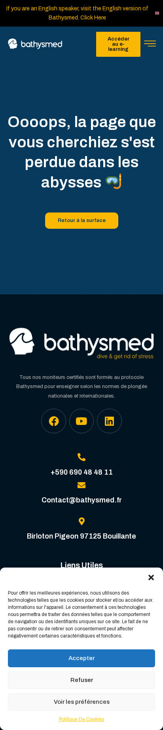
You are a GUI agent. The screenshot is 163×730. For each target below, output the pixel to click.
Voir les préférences (82, 702)
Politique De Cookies (81, 719)
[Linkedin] (109, 421)
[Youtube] (81, 421)
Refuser (81, 680)
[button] (151, 577)
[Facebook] (53, 421)
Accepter (81, 658)
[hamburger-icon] (150, 45)
